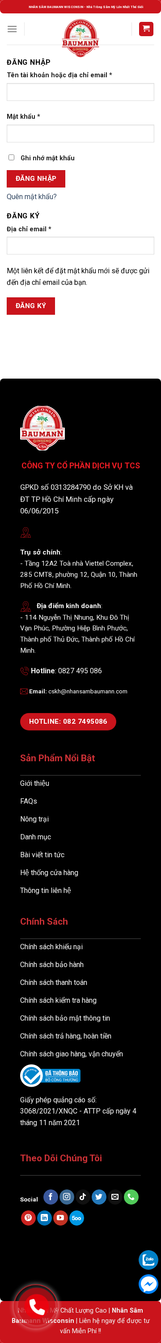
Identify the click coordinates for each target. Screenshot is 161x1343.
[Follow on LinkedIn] (44, 1218)
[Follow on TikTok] (83, 1197)
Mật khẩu (23, 117)
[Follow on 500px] (76, 1218)
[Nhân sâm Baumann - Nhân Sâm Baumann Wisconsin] (80, 38)
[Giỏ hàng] (146, 29)
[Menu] (12, 29)
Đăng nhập (36, 179)
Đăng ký (31, 306)
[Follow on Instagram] (66, 1197)
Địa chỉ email (29, 229)
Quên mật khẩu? (32, 196)
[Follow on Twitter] (99, 1197)
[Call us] (131, 1197)
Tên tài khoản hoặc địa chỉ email (59, 75)
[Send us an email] (115, 1197)
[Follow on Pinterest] (28, 1218)
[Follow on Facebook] (50, 1197)
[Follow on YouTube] (60, 1218)
